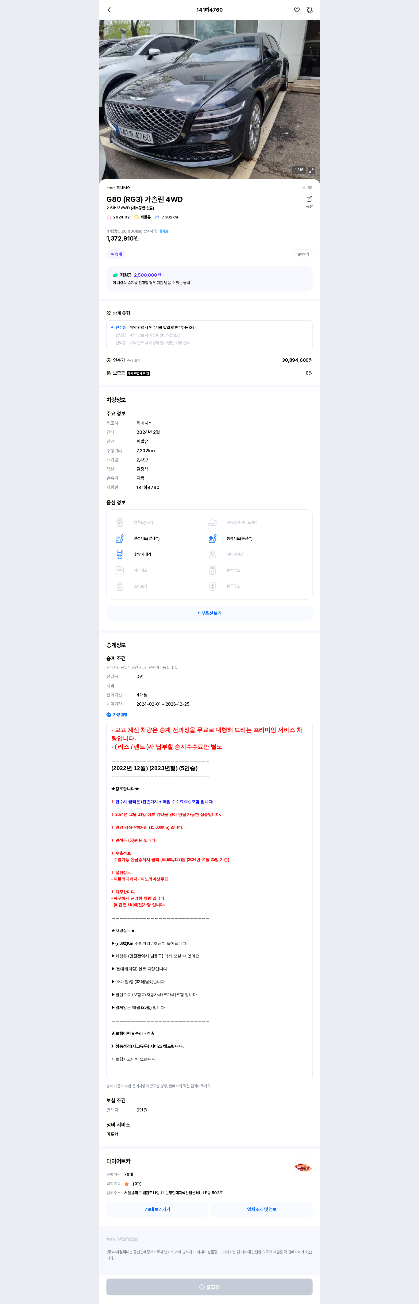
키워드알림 (309, 9)
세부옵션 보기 (209, 613)
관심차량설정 (297, 9)
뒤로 (109, 9)
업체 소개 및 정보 (261, 1209)
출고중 (213, 1287)
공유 (309, 206)
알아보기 (303, 254)
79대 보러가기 (157, 1209)
